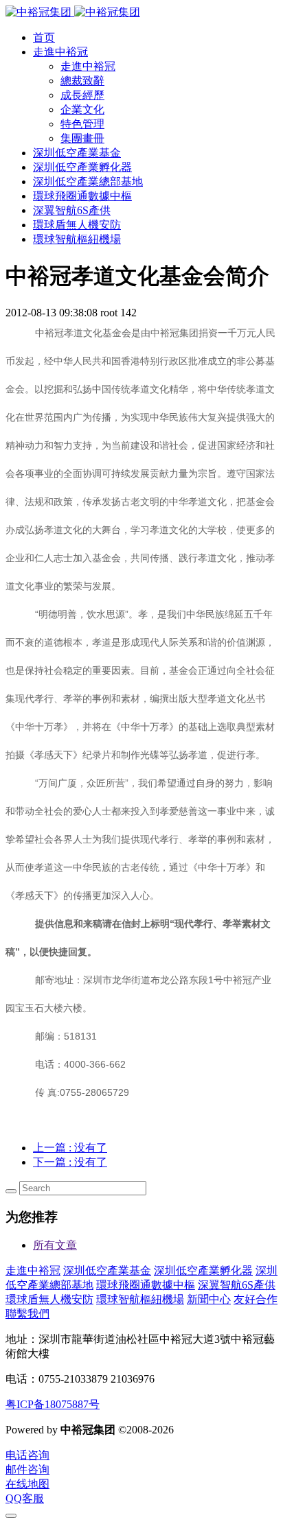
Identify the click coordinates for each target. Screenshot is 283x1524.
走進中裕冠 (32, 1270)
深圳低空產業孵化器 (203, 1270)
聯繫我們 (27, 1314)
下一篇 (70, 1162)
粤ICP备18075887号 (52, 1404)
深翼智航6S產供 (236, 1285)
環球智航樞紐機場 (140, 1299)
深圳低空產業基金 (107, 1270)
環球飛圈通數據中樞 (145, 1285)
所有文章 (55, 1245)
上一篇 (70, 1147)
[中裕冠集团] (72, 12)
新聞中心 (209, 1299)
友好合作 (256, 1299)
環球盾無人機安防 (49, 1299)
